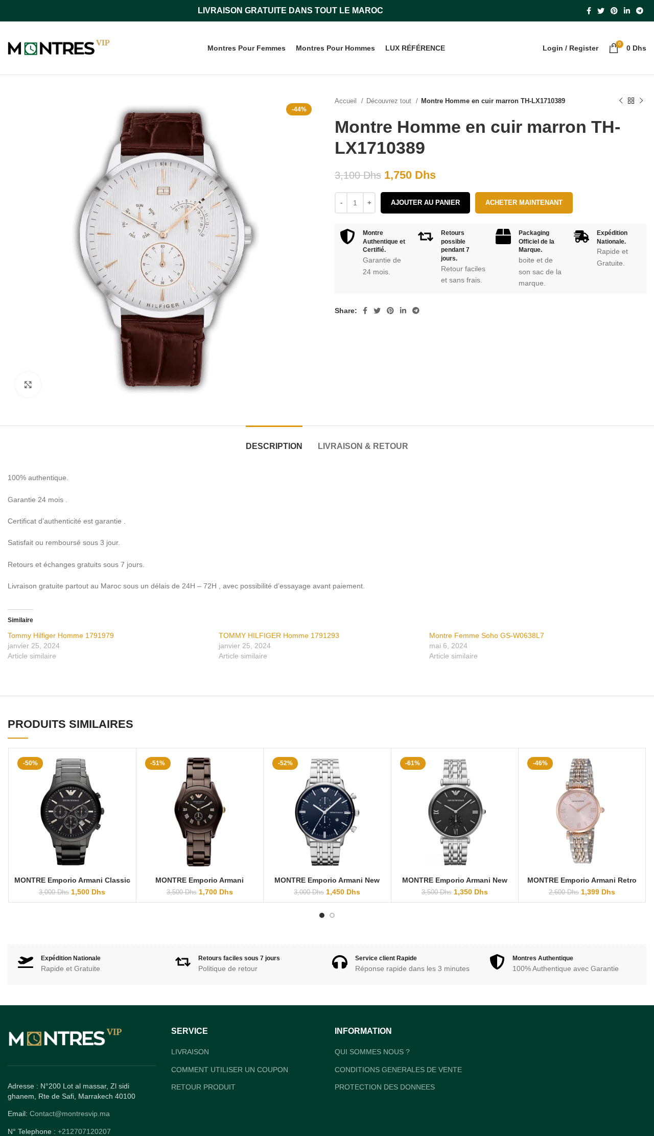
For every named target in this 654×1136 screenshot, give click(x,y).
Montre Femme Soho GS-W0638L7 (486, 635)
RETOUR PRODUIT (203, 1087)
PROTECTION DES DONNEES (385, 1087)
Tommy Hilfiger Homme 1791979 (61, 635)
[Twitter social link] (601, 10)
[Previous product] (621, 101)
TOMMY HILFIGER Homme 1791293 (279, 635)
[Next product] (641, 101)
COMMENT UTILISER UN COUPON (229, 1070)
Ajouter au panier (425, 202)
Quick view (123, 770)
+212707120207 (84, 1131)
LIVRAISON (190, 1052)
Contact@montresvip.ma (70, 1113)
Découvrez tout (389, 101)
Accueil (347, 101)
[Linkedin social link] (627, 10)
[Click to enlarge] (28, 384)
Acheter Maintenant (524, 202)
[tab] (274, 441)
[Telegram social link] (639, 10)
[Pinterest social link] (614, 10)
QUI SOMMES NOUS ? (372, 1052)
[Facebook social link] (588, 10)
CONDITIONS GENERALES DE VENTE (398, 1070)
